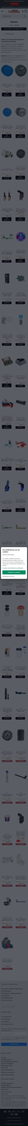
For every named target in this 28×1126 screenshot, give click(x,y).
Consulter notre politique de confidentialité (12, 568)
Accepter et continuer (14, 572)
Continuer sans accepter (8, 554)
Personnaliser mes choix (8, 576)
